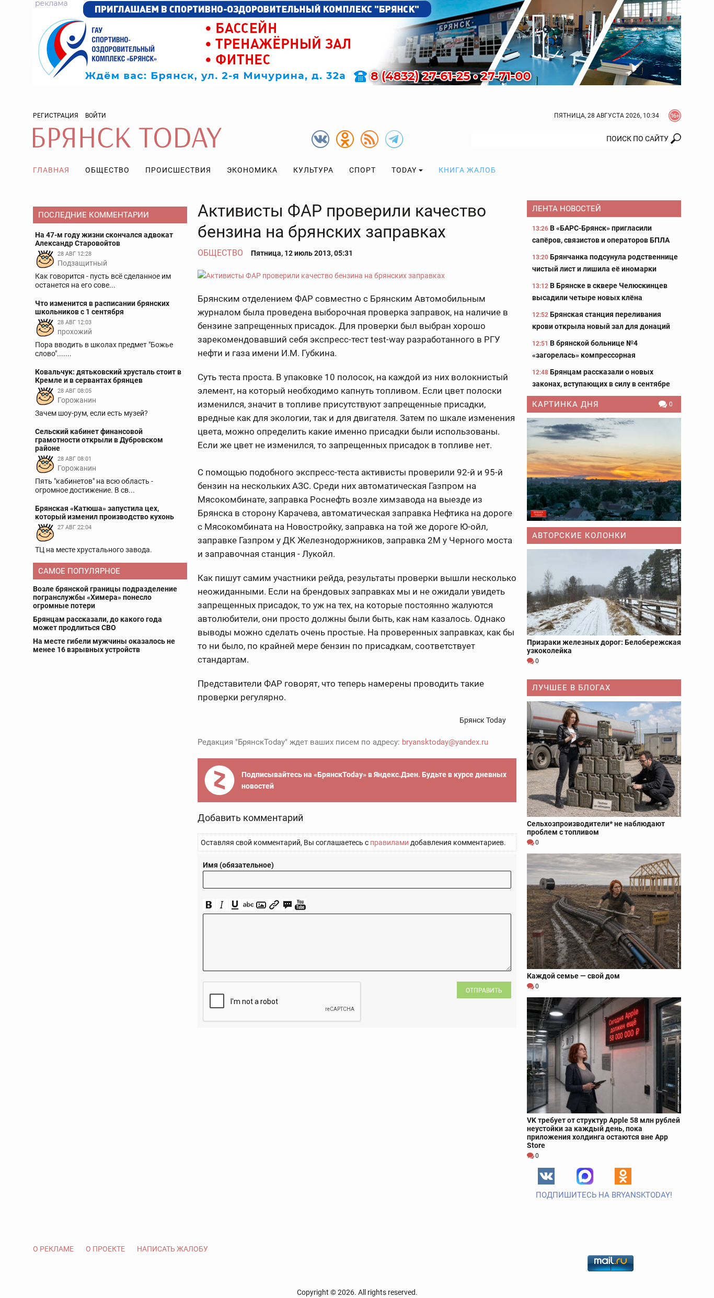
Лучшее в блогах (571, 687)
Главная (51, 170)
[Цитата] (287, 905)
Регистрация (55, 115)
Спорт (362, 170)
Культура (313, 170)
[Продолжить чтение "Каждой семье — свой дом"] (604, 911)
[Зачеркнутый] (248, 905)
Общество (107, 170)
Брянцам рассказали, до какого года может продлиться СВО (97, 623)
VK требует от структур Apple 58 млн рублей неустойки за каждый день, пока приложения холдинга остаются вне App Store (603, 1132)
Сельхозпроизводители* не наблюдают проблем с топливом (596, 827)
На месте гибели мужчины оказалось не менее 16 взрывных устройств (104, 645)
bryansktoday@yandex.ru (445, 742)
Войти (95, 115)
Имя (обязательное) (238, 865)
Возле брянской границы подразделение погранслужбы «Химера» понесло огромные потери (105, 597)
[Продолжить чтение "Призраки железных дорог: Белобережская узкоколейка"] (604, 592)
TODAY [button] (404, 170)
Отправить (484, 990)
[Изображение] (261, 905)
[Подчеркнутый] (235, 905)
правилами (389, 842)
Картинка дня (565, 404)
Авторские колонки (579, 535)
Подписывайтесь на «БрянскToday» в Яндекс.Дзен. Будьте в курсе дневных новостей (373, 780)
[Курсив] (222, 905)
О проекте (105, 1249)
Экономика (252, 170)
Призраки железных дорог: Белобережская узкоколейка (604, 646)
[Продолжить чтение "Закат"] (604, 469)
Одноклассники (623, 1176)
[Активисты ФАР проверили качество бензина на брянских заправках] (357, 275)
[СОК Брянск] (357, 42)
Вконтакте (546, 1176)
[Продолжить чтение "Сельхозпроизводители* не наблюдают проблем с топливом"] (604, 759)
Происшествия (178, 170)
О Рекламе (53, 1249)
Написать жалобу (172, 1249)
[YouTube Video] (300, 905)
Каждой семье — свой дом (573, 976)
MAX (585, 1176)
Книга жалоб (467, 170)
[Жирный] (209, 905)
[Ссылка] (274, 905)
